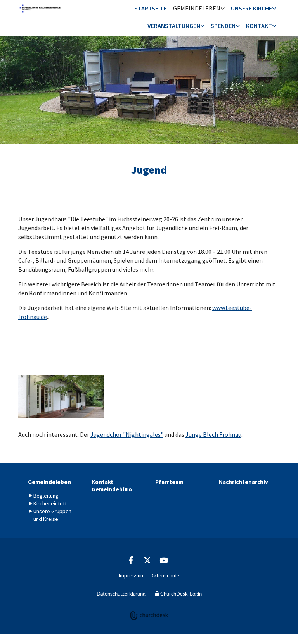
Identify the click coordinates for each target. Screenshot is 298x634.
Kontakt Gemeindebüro (112, 485)
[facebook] (131, 560)
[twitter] (147, 560)
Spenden (223, 25)
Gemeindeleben (196, 8)
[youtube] (163, 560)
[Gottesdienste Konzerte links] (202, 26)
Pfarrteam (169, 482)
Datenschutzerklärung (121, 594)
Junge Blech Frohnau (213, 434)
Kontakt (259, 25)
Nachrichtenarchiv (243, 482)
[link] (199, 8)
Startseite (150, 8)
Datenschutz (165, 575)
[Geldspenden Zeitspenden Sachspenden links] (238, 26)
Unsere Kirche (251, 8)
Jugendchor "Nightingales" (126, 434)
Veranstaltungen (173, 25)
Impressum (132, 575)
